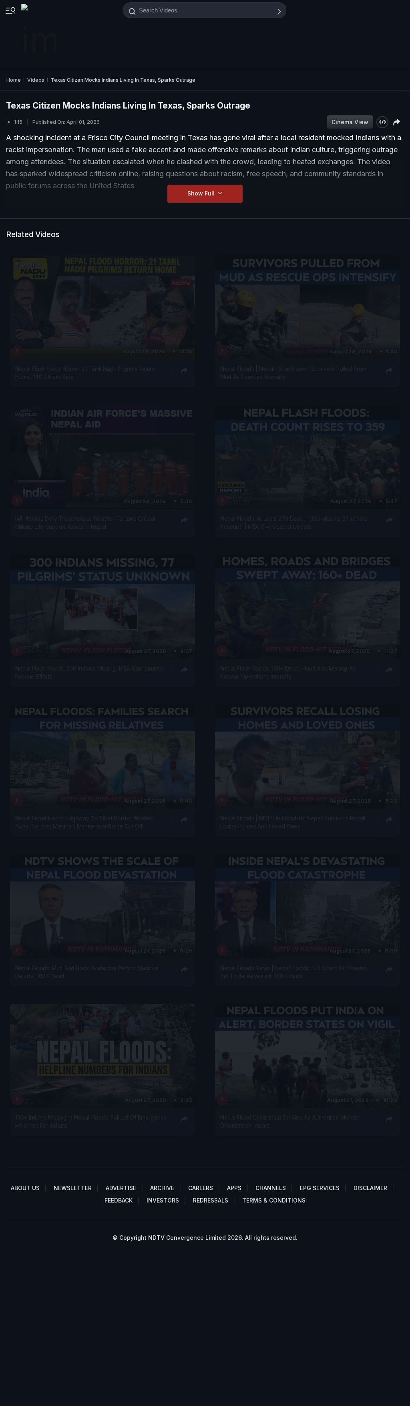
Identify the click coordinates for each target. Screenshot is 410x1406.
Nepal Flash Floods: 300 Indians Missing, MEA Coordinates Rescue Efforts (89, 672)
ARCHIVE (162, 1187)
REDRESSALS (210, 1200)
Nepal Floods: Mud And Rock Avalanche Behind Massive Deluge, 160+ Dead (86, 972)
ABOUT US (25, 1187)
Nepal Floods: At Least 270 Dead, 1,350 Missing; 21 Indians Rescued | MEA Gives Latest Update (293, 522)
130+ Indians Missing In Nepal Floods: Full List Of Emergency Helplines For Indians (91, 1121)
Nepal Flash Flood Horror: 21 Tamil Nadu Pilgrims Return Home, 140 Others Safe (85, 372)
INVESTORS (163, 1200)
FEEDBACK (119, 1200)
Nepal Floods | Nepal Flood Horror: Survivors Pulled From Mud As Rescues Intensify (293, 372)
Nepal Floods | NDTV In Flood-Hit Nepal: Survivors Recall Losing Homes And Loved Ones (292, 822)
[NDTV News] (39, 34)
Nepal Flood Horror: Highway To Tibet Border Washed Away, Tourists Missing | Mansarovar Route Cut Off (84, 822)
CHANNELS (270, 1187)
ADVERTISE (121, 1187)
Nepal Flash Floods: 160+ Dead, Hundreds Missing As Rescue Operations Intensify (287, 672)
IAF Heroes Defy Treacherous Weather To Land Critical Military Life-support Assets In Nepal (85, 522)
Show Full (201, 193)
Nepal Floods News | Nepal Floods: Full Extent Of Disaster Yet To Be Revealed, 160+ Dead (293, 972)
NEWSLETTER (73, 1187)
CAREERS (200, 1187)
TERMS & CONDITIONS (273, 1200)
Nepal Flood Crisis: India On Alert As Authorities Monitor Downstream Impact (290, 1121)
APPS (234, 1187)
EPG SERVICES (320, 1187)
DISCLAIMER (370, 1187)
